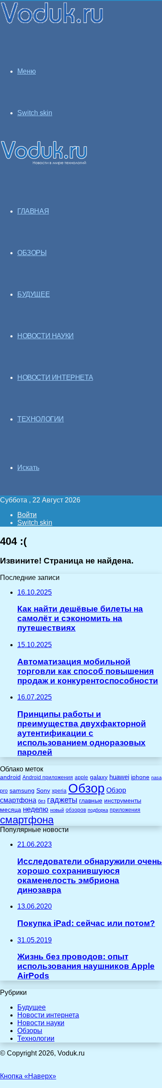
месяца (10, 809)
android (10, 777)
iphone (140, 777)
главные (90, 800)
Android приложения (47, 777)
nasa (156, 777)
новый (57, 810)
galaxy (99, 777)
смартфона (27, 820)
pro (4, 791)
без (41, 800)
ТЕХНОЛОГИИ (40, 419)
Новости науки (40, 1022)
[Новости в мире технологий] (52, 22)
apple (81, 777)
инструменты (122, 800)
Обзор (86, 788)
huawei (119, 777)
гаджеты (62, 800)
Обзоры (29, 1030)
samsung (22, 790)
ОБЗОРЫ (32, 252)
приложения (125, 810)
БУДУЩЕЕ (33, 294)
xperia (59, 791)
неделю (35, 809)
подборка (98, 810)
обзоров (76, 810)
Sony (43, 790)
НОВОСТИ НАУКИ (45, 336)
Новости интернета (55, 377)
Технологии (35, 1038)
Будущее (31, 1007)
